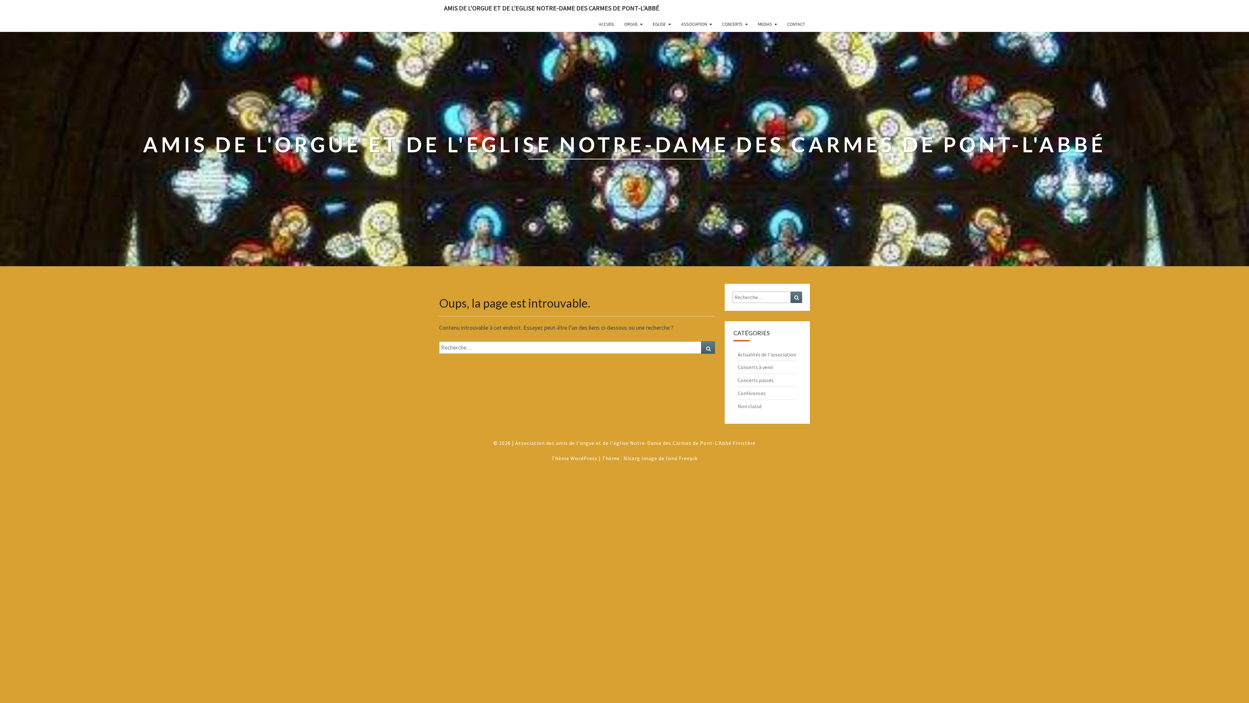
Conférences (752, 393)
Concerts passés (756, 380)
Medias (765, 24)
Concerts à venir (755, 367)
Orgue (631, 24)
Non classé (750, 406)
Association (694, 24)
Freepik (688, 458)
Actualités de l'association (767, 354)
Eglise (659, 24)
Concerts (732, 24)
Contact (796, 24)
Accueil (606, 24)
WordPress (584, 458)
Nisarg (632, 458)
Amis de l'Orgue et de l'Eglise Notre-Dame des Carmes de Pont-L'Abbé (551, 8)
